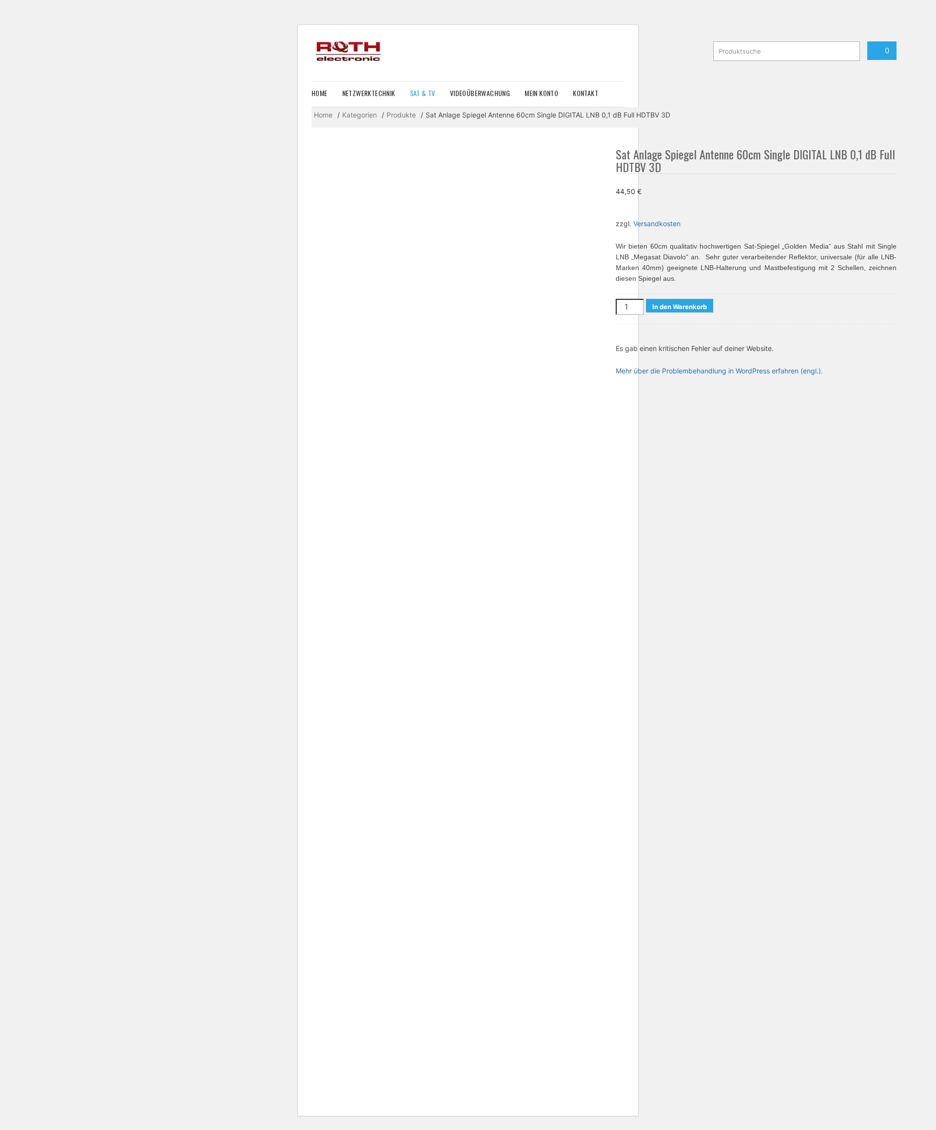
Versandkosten (657, 223)
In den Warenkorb (679, 307)
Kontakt (585, 93)
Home (320, 93)
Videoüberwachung (480, 93)
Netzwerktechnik (368, 93)
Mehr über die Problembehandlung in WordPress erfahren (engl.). (719, 371)
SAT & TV (422, 93)
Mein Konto (541, 93)
